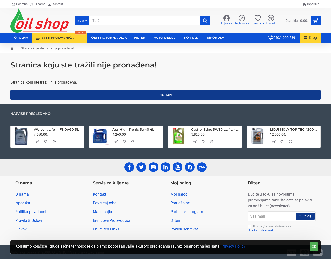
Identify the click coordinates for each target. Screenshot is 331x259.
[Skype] (190, 167)
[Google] (202, 167)
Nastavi (165, 95)
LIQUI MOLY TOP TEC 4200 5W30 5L (294, 129)
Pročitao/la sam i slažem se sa (270, 228)
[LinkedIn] (165, 167)
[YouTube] (177, 167)
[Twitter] (141, 167)
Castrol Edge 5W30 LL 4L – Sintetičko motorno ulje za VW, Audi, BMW (215, 129)
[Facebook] (129, 167)
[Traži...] (205, 20)
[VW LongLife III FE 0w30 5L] (21, 136)
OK (314, 246)
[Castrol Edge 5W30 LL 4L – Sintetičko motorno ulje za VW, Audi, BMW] (178, 136)
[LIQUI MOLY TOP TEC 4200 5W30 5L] (257, 136)
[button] (37, 141)
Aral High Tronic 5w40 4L (133, 129)
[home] (12, 48)
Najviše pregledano (30, 114)
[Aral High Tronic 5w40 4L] (100, 136)
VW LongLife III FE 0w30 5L (56, 129)
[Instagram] (153, 167)
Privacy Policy (233, 246)
